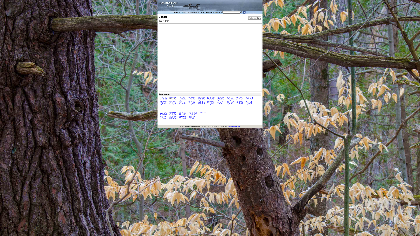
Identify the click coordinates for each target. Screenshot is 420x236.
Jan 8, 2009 (192, 114)
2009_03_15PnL (193, 112)
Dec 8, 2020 (201, 98)
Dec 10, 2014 (249, 98)
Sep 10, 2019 (210, 98)
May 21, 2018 (220, 102)
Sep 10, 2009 (182, 118)
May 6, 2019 (210, 101)
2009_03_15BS (193, 113)
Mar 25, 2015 (239, 104)
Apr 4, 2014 (249, 101)
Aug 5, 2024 (163, 104)
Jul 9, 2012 (163, 118)
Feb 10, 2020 (201, 104)
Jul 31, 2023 (172, 101)
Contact (202, 12)
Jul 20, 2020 (201, 101)
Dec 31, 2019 (210, 97)
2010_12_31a (173, 118)
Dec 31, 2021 (182, 104)
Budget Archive (254, 18)
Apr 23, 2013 (163, 113)
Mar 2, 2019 (210, 102)
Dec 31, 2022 (173, 104)
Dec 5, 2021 (191, 97)
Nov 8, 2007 (192, 117)
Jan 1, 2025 (163, 102)
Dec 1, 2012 (163, 116)
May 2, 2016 (230, 104)
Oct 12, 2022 (182, 98)
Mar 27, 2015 (239, 102)
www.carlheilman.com (234, 126)
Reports (219, 12)
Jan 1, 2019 (210, 104)
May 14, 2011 (173, 117)
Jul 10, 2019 (210, 100)
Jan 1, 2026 (163, 97)
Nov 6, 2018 (220, 98)
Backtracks (193, 12)
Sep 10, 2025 (163, 101)
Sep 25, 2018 (220, 100)
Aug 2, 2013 (249, 104)
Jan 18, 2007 (203, 112)
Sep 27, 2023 (172, 100)
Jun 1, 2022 (182, 101)
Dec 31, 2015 (239, 98)
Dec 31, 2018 (220, 97)
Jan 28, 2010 (182, 116)
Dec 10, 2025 (163, 100)
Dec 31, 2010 (182, 112)
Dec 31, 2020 (201, 97)
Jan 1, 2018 (220, 104)
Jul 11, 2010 (182, 114)
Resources (210, 12)
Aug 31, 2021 (191, 98)
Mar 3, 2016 (239, 97)
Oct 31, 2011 (172, 116)
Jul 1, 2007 (191, 118)
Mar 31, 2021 (191, 101)
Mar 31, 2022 (182, 102)
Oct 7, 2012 (163, 117)
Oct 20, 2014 (249, 100)
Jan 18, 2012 (172, 113)
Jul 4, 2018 (220, 101)
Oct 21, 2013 (249, 102)
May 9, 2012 (172, 112)
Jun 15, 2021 (191, 100)
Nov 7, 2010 (182, 113)
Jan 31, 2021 (191, 102)
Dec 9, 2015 (239, 100)
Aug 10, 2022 (182, 100)
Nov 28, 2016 (230, 101)
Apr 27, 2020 (201, 102)
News (185, 12)
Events (178, 12)
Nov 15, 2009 (182, 117)
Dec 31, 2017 (230, 97)
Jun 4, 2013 (163, 112)
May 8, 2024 (172, 97)
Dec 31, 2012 (163, 114)
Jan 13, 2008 (192, 116)
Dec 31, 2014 (249, 97)
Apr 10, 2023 (172, 102)
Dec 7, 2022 (182, 97)
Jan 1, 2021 (191, 104)
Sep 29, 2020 (201, 100)
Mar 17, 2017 (230, 98)
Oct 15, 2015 (239, 101)
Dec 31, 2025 (163, 98)
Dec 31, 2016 (230, 100)
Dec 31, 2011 (172, 114)
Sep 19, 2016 (230, 102)
